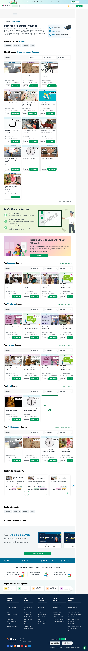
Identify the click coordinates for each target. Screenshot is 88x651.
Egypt (32, 45)
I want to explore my (60, 573)
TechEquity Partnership (73, 623)
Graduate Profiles (42, 616)
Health (8, 612)
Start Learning (15, 85)
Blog (25, 621)
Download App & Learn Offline (74, 614)
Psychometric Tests (57, 612)
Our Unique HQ (27, 612)
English (8, 609)
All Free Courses (41, 612)
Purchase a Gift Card (42, 623)
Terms (61, 647)
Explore (14, 6)
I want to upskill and (13, 573)
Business (9, 605)
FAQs (23, 638)
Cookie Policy (73, 647)
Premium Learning (42, 621)
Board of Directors (28, 607)
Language (9, 616)
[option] (13, 286)
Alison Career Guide (57, 607)
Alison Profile (71, 609)
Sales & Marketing (11, 623)
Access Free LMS (72, 605)
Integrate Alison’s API (72, 616)
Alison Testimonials (42, 614)
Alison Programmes (28, 628)
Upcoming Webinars (72, 628)
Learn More (39, 255)
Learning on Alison (28, 619)
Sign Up (79, 6)
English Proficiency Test (59, 621)
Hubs (39, 619)
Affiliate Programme (72, 607)
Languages (8, 45)
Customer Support (26, 641)
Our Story (26, 605)
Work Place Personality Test (60, 619)
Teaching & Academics (12, 626)
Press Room (27, 623)
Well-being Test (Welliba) (59, 616)
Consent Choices (66, 647)
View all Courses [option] (49, 406)
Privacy (57, 647)
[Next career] (73, 485)
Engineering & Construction (12, 607)
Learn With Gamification (73, 619)
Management (10, 619)
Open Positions (27, 614)
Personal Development (12, 621)
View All (63, 427)
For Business (62, 6)
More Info (8, 85)
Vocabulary (17, 45)
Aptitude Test (57, 614)
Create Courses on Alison (73, 612)
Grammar (25, 45)
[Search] (20, 6)
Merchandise (71, 630)
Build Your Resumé (57, 605)
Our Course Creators (28, 616)
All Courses (7, 21)
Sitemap (78, 647)
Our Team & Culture (28, 609)
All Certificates (41, 607)
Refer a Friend (71, 621)
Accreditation (41, 605)
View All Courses (65, 263)
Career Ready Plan (57, 609)
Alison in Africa (27, 626)
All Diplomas (40, 609)
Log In (72, 6)
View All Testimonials (37, 553)
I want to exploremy (35, 573)
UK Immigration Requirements (74, 626)
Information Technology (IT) (13, 614)
